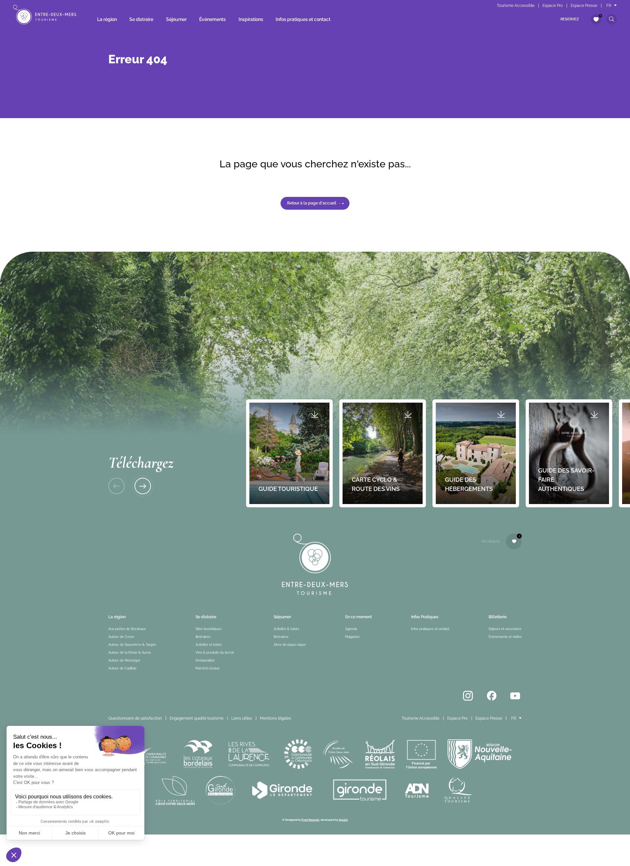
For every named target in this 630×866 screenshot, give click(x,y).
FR (608, 5)
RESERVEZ (569, 19)
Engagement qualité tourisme (196, 718)
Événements (212, 19)
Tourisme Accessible (516, 5)
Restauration (205, 660)
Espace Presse (584, 5)
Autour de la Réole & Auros (129, 652)
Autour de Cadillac (122, 668)
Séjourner (176, 19)
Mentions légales (275, 718)
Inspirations (251, 19)
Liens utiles (241, 718)
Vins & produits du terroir (215, 652)
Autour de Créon (121, 637)
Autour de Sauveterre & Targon (132, 644)
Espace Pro (552, 5)
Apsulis (343, 819)
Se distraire (141, 19)
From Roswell (310, 819)
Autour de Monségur (124, 660)
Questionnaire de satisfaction (135, 718)
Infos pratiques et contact (303, 19)
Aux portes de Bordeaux (127, 629)
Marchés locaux (208, 668)
